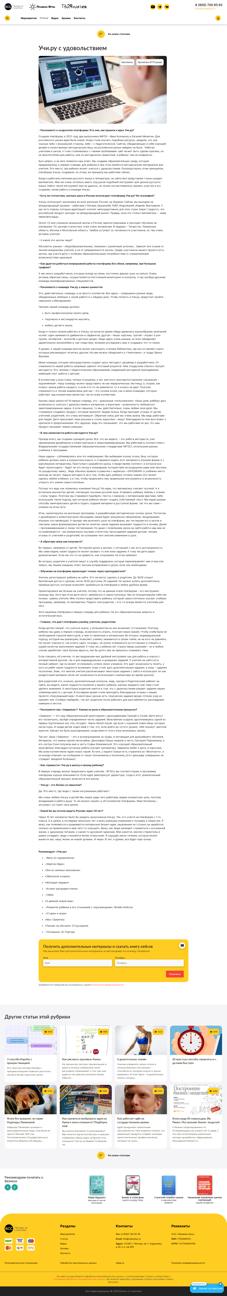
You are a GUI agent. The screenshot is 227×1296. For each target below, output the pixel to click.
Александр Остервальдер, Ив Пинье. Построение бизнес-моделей (195, 1120)
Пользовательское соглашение (21, 1263)
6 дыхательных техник (131, 1059)
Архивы (66, 18)
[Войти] (218, 18)
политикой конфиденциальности (107, 985)
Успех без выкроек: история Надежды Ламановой (25, 1120)
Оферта (120, 1263)
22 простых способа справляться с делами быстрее (194, 1061)
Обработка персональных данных (78, 1263)
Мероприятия (29, 18)
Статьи (44, 18)
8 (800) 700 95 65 (208, 5)
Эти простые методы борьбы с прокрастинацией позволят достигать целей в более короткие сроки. (29, 1071)
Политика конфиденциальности (188, 1263)
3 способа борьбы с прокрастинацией (19, 1061)
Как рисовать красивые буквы (81, 1059)
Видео (55, 18)
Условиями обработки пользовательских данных (79, 1279)
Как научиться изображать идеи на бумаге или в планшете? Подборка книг (84, 1122)
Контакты (79, 18)
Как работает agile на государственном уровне (133, 1120)
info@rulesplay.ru (205, 8)
